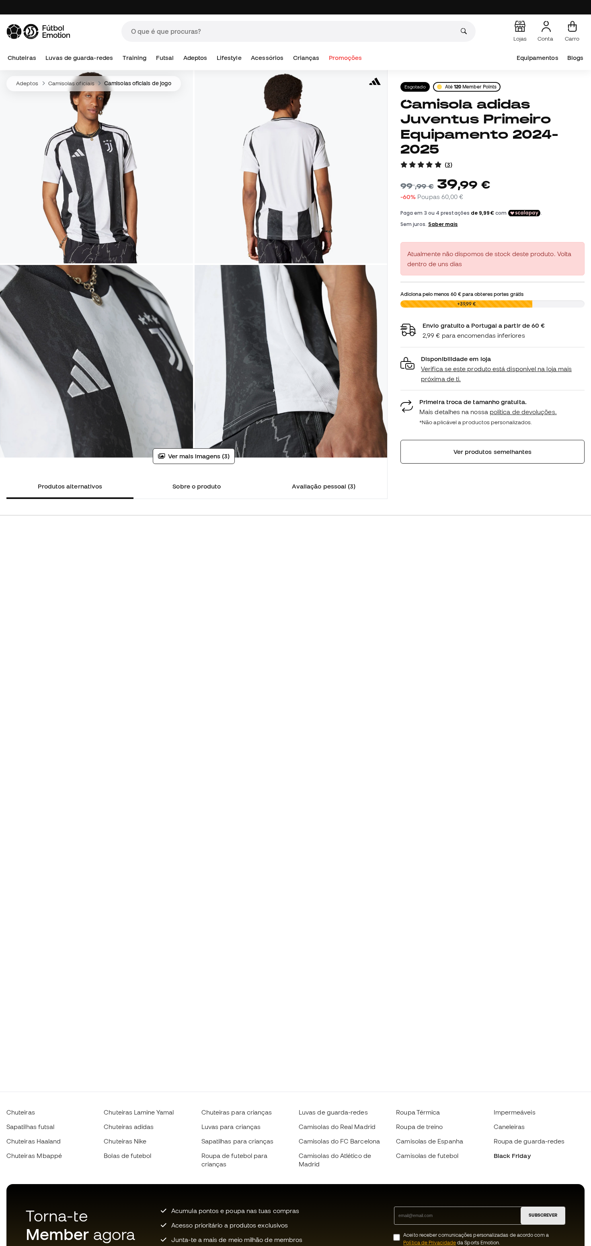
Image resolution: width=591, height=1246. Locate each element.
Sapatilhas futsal (30, 1126)
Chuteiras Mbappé (34, 1155)
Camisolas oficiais (71, 83)
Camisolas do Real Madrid (337, 1126)
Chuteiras (22, 57)
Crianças (306, 57)
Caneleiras (509, 1126)
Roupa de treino (419, 1126)
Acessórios (267, 57)
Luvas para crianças (231, 1126)
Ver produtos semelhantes (493, 451)
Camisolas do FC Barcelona (339, 1141)
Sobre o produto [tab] (196, 486)
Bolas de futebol (127, 1155)
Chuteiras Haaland (33, 1141)
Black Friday (512, 1155)
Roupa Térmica (418, 1112)
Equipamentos (537, 57)
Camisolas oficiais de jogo (137, 83)
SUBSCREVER (543, 1215)
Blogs (575, 57)
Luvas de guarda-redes (79, 57)
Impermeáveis (515, 1112)
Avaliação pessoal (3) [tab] (324, 486)
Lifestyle (229, 57)
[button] (492, 368)
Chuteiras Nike (125, 1141)
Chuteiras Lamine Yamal (139, 1112)
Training (135, 57)
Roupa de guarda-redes (529, 1141)
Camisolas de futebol (427, 1155)
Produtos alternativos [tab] (70, 486)
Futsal (165, 57)
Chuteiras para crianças (236, 1112)
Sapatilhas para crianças (237, 1141)
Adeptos (195, 57)
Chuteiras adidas (129, 1126)
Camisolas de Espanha (429, 1141)
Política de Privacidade (429, 1242)
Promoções (345, 57)
